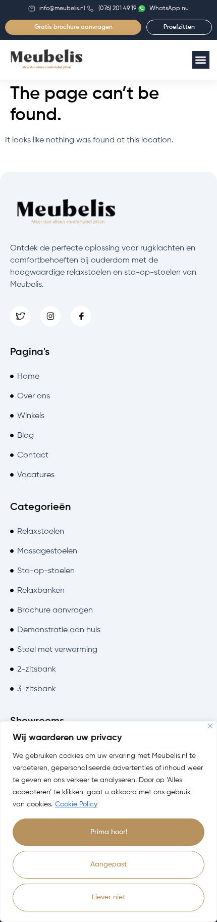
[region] (108, 821)
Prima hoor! (108, 832)
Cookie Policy (76, 804)
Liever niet (108, 897)
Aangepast (108, 864)
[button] (201, 60)
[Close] (210, 726)
